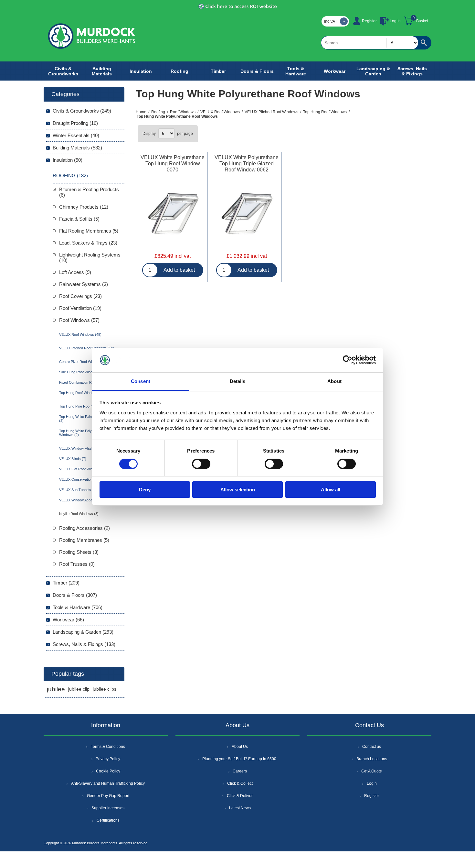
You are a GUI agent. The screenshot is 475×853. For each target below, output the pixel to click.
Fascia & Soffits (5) (79, 219)
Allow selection (237, 489)
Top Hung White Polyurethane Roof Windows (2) (86, 433)
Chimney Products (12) (83, 207)
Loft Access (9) (75, 272)
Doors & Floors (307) (75, 595)
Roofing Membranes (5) (84, 540)
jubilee (56, 689)
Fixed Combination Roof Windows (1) (88, 382)
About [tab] (334, 381)
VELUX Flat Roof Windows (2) (82, 469)
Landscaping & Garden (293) (83, 632)
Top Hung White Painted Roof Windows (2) (89, 418)
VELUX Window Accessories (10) (85, 500)
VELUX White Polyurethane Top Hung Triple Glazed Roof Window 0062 (247, 163)
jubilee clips (104, 689)
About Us (240, 746)
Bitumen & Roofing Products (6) (89, 192)
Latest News (240, 808)
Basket (422, 21)
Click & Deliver (240, 795)
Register (369, 21)
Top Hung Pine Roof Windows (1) (85, 406)
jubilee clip (79, 689)
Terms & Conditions (108, 746)
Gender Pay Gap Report (108, 795)
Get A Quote (371, 771)
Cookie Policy (108, 771)
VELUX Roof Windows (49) (80, 334)
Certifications (108, 820)
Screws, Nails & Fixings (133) (84, 644)
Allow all (330, 489)
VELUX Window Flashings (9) (82, 448)
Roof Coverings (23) (80, 296)
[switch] (201, 464)
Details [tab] (238, 381)
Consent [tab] (140, 381)
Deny (145, 489)
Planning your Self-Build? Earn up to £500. (239, 759)
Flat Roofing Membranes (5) (88, 231)
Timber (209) (66, 582)
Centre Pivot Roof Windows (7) (83, 362)
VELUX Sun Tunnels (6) (78, 490)
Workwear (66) (68, 619)
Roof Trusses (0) (77, 564)
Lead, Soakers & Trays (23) (88, 243)
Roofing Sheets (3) (79, 552)
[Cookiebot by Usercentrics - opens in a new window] (347, 360)
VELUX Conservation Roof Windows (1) (90, 479)
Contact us (371, 746)
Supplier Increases (107, 808)
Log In (395, 21)
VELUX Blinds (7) (72, 459)
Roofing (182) (70, 175)
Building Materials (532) (77, 147)
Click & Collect (240, 783)
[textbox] (369, 42)
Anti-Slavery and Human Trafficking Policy (108, 783)
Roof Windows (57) (79, 320)
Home (141, 112)
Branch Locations (371, 759)
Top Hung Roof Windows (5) (81, 393)
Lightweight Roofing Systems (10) (90, 257)
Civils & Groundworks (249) (82, 111)
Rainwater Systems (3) (83, 284)
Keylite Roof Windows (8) (79, 514)
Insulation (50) (67, 160)
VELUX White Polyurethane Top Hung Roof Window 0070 (173, 163)
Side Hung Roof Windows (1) (81, 372)
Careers (240, 771)
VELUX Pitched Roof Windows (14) (86, 348)
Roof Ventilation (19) (80, 308)
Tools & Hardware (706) (77, 607)
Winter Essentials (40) (76, 135)
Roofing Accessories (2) (84, 528)
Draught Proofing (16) (75, 123)
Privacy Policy (108, 759)
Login (372, 783)
